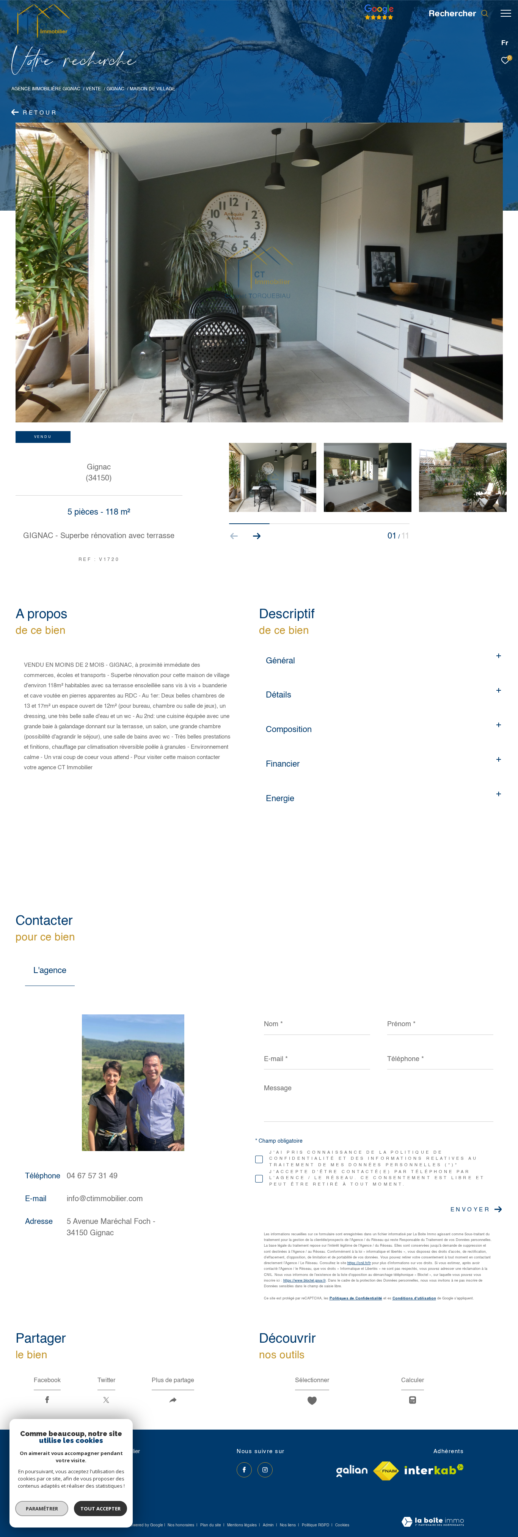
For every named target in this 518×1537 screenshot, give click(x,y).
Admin (269, 1525)
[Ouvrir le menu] (506, 13)
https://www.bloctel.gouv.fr (304, 1280)
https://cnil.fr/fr (359, 1263)
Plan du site (211, 1525)
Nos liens (288, 1525)
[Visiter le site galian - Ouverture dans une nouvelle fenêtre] (351, 1471)
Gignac (115, 89)
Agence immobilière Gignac (45, 89)
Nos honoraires (181, 1525)
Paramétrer (42, 1508)
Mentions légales (242, 1525)
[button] (257, 536)
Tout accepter (100, 1508)
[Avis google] (379, 20)
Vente (93, 89)
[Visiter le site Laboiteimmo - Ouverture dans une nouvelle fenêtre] (433, 1522)
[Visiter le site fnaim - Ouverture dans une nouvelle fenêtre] (386, 1470)
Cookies (342, 1525)
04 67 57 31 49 (92, 1176)
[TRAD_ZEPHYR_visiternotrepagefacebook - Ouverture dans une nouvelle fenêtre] (244, 1469)
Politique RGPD (315, 1525)
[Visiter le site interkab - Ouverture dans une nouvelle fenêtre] (434, 1469)
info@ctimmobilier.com (105, 1199)
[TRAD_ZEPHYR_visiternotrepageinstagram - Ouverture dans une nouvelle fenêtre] (265, 1469)
